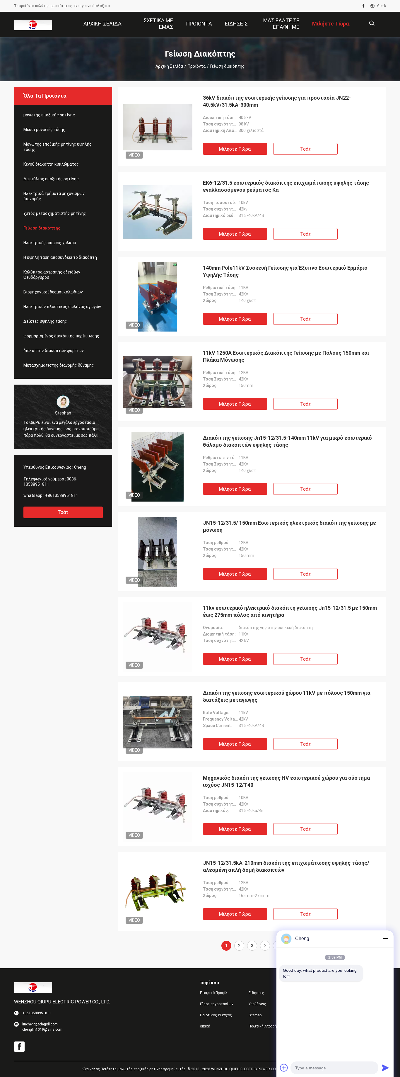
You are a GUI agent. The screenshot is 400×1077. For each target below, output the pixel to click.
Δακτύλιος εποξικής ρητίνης (51, 178)
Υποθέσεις (257, 1004)
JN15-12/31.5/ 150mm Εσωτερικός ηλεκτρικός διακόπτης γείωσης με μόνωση (289, 526)
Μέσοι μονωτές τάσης (44, 129)
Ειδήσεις (256, 993)
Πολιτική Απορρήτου (266, 1026)
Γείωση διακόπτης (41, 228)
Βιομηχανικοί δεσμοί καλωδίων (53, 292)
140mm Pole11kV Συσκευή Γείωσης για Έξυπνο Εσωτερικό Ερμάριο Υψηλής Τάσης (285, 271)
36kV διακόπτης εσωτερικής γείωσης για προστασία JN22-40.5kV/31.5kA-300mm (277, 101)
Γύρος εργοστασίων (216, 1004)
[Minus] (385, 938)
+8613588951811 (61, 495)
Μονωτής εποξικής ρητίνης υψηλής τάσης (57, 147)
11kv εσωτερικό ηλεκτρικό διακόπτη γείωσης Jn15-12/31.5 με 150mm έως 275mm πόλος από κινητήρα (290, 611)
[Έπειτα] (265, 946)
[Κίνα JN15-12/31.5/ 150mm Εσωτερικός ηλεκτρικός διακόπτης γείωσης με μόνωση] (157, 551)
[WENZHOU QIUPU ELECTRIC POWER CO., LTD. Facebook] (363, 6)
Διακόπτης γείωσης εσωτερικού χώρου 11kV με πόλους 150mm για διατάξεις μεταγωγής (286, 696)
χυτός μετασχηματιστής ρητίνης (54, 213)
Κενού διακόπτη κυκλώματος (51, 164)
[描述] (372, 23)
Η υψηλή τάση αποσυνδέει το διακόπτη (60, 257)
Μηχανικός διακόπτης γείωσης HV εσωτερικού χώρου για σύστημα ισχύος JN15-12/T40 (286, 781)
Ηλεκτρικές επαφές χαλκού (49, 242)
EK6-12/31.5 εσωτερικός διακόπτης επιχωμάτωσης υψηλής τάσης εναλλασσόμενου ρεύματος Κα (286, 186)
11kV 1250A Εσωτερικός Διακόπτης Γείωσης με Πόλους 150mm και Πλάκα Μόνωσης (286, 356)
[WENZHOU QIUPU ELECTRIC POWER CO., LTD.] (33, 24)
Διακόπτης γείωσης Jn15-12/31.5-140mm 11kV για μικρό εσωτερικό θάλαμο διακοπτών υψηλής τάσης (287, 441)
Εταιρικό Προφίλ (214, 993)
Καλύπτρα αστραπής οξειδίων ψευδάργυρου (51, 275)
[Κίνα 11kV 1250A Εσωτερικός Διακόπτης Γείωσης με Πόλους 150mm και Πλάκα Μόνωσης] (157, 381)
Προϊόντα (197, 66)
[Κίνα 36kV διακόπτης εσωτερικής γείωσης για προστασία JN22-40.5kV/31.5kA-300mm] (157, 126)
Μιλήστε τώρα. (235, 149)
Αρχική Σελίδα (169, 66)
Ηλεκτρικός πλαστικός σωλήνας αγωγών (62, 306)
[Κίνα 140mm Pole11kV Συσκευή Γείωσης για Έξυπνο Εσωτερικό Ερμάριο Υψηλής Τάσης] (157, 296)
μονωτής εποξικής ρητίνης (49, 115)
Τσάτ (63, 512)
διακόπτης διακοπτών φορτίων (53, 350)
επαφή (205, 1026)
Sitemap (255, 1015)
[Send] (385, 1067)
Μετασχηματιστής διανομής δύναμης (58, 365)
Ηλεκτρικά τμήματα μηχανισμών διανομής (54, 196)
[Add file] (284, 1067)
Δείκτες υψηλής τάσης (45, 321)
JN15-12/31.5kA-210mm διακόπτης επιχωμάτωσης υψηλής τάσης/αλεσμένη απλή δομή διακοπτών (286, 866)
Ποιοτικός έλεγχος (216, 1015)
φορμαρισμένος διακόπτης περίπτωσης (61, 336)
